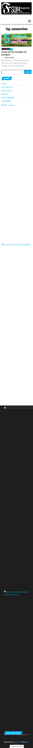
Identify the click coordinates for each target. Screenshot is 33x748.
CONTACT (4, 84)
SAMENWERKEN (6, 101)
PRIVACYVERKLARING (7, 98)
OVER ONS (4, 94)
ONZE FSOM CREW (6, 87)
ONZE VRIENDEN (6, 91)
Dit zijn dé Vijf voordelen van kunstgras (14, 53)
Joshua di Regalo (9, 57)
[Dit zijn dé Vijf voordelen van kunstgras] (16, 39)
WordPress (17, 742)
